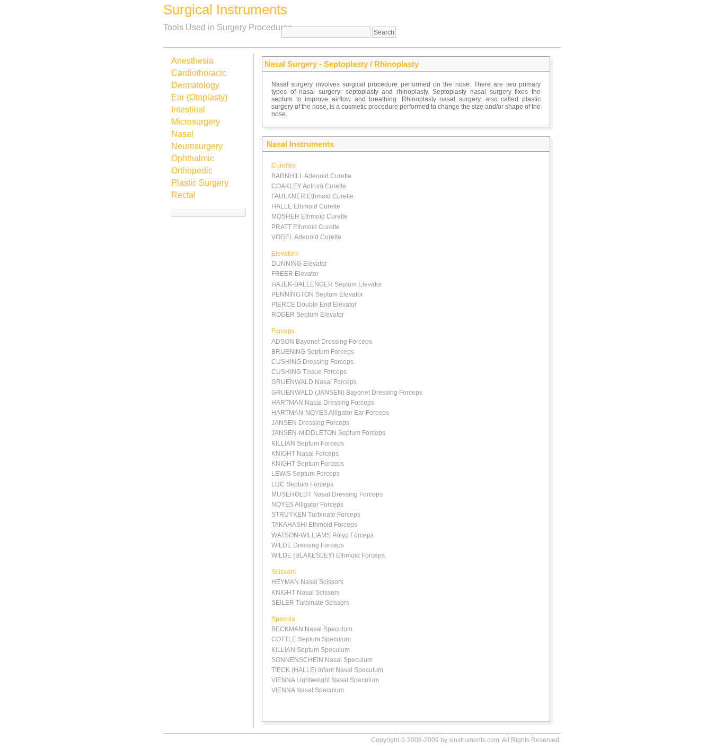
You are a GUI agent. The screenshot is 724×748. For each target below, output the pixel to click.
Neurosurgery (197, 146)
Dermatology (195, 85)
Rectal (183, 194)
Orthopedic (192, 170)
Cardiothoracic (198, 72)
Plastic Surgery (199, 182)
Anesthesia (192, 60)
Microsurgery (195, 121)
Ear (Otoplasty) (199, 97)
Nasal (182, 133)
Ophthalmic (192, 158)
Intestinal (188, 109)
